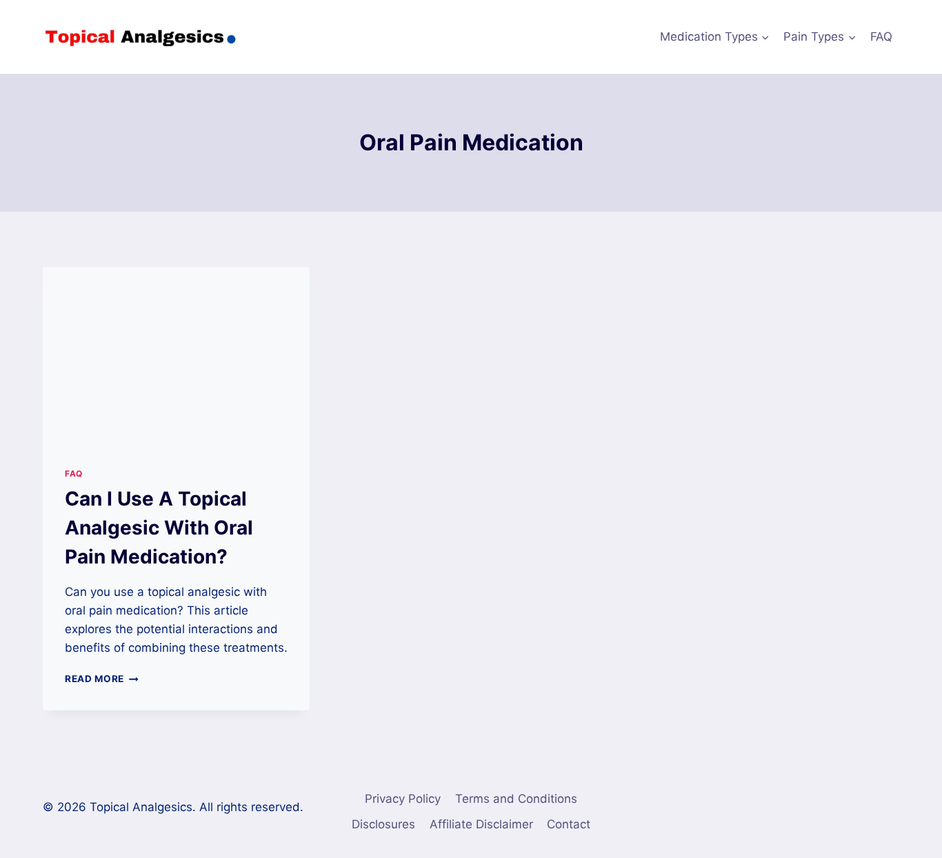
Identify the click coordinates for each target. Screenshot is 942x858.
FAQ (881, 36)
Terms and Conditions (516, 799)
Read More (102, 678)
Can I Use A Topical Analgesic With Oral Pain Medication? (159, 527)
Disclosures (383, 824)
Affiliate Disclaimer (481, 824)
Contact (568, 824)
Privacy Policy (403, 799)
